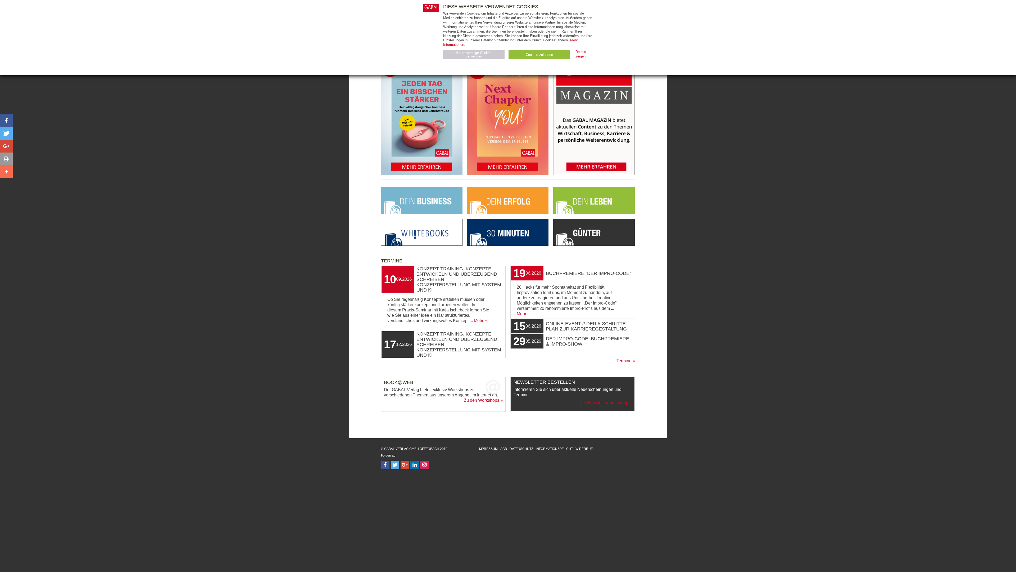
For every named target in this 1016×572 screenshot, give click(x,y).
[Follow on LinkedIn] (414, 465)
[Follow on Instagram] (424, 465)
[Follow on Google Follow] (405, 465)
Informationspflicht (554, 449)
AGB (503, 449)
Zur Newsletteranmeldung (604, 402)
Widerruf (584, 449)
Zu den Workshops (481, 400)
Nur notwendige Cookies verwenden (473, 54)
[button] (6, 120)
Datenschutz (521, 449)
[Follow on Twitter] (395, 465)
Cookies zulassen (539, 55)
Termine (624, 361)
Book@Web (398, 382)
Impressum (488, 449)
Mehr (478, 320)
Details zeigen (580, 54)
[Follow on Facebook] (385, 465)
